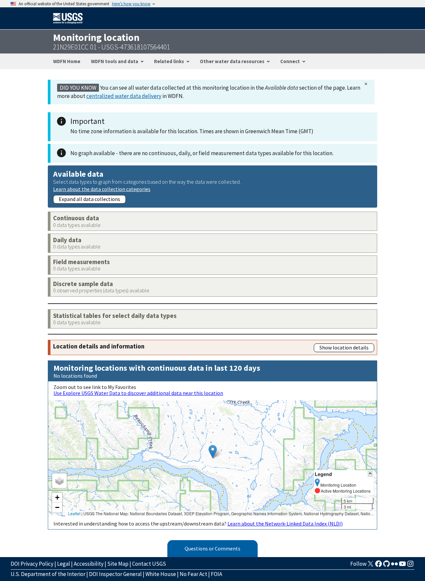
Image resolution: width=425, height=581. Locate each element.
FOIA (216, 574)
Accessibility (89, 563)
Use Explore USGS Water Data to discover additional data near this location (138, 393)
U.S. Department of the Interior (48, 574)
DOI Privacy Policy (32, 563)
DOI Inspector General (115, 574)
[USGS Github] (386, 565)
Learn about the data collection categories (101, 189)
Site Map (117, 563)
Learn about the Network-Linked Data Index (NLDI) (285, 523)
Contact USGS (149, 563)
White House (160, 574)
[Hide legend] (370, 474)
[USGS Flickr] (394, 565)
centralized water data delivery (123, 96)
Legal (63, 563)
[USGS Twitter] (371, 565)
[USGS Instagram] (410, 565)
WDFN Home (66, 61)
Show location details (344, 347)
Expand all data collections (89, 199)
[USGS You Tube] (402, 565)
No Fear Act (193, 574)
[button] (213, 451)
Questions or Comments (212, 548)
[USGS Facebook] (378, 565)
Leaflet (74, 513)
